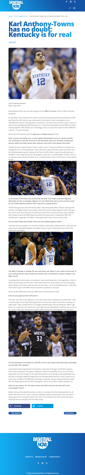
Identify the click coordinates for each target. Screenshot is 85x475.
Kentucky (12, 42)
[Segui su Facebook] (66, 1)
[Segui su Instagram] (70, 1)
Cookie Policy (54, 457)
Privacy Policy (41, 457)
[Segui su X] (74, 1)
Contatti (29, 457)
